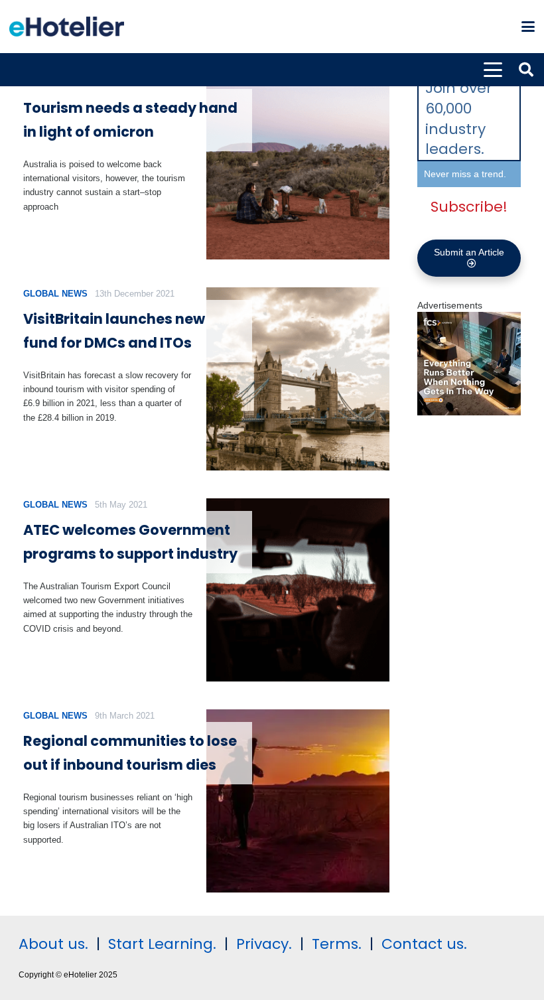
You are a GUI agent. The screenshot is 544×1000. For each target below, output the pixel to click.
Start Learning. (160, 944)
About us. (53, 944)
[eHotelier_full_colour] (66, 26)
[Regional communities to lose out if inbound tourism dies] (297, 801)
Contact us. (424, 944)
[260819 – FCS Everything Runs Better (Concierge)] (469, 412)
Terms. (337, 944)
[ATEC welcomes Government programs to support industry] (297, 589)
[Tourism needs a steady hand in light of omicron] (297, 167)
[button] (528, 26)
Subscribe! (469, 206)
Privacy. (264, 944)
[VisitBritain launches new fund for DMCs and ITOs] (297, 378)
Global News (55, 294)
